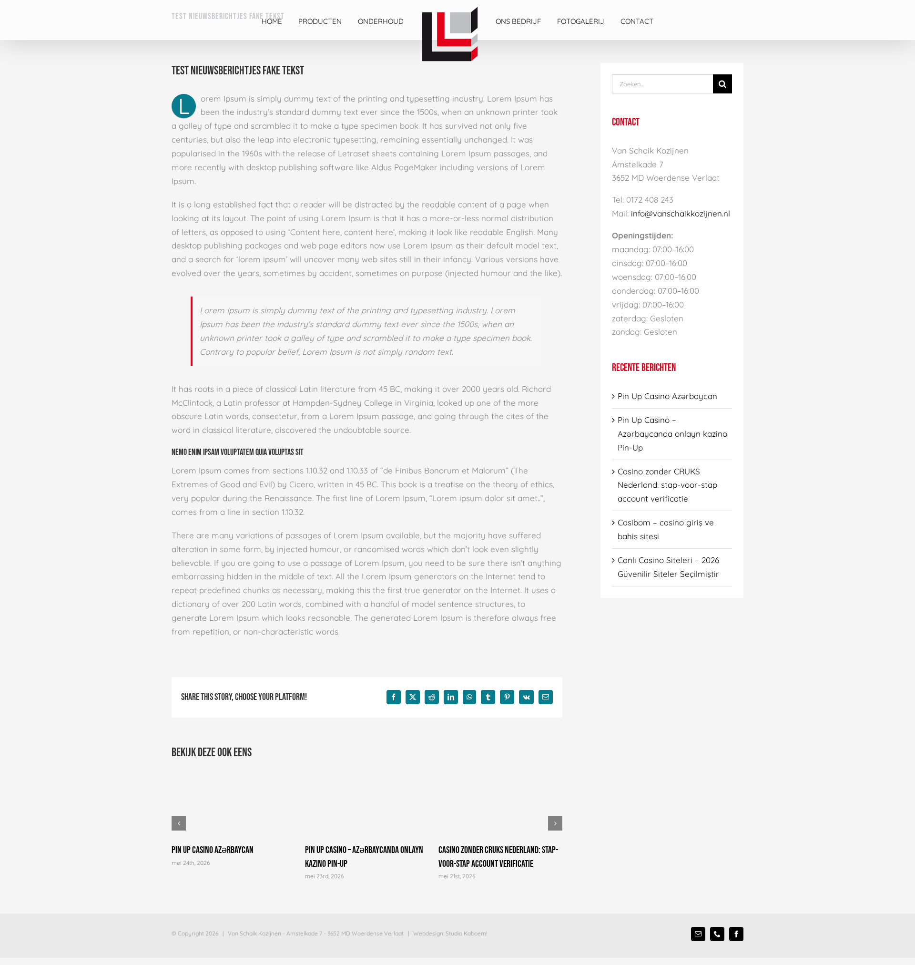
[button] (179, 823)
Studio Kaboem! (466, 933)
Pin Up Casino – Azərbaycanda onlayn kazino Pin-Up (672, 433)
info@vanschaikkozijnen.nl (680, 213)
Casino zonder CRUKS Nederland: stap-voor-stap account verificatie (667, 485)
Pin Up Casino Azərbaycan (213, 850)
